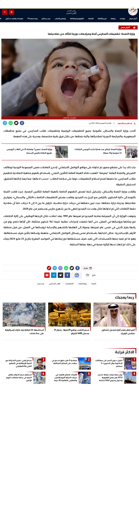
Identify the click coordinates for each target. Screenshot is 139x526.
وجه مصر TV (32, 19)
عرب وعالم (46, 19)
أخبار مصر (133, 19)
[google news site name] (76, 275)
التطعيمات (69, 284)
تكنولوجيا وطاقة (77, 19)
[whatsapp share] (10, 123)
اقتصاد (91, 19)
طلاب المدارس (54, 284)
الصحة (93, 284)
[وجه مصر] (133, 10)
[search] (4, 12)
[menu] (11, 12)
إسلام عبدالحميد (125, 123)
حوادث (122, 19)
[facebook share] (22, 123)
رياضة (113, 19)
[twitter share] (16, 123)
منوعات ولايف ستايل (14, 19)
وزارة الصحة (82, 284)
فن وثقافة (102, 19)
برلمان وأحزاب (60, 19)
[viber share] (5, 123)
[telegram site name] (53, 275)
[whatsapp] (49, 268)
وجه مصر (40, 284)
